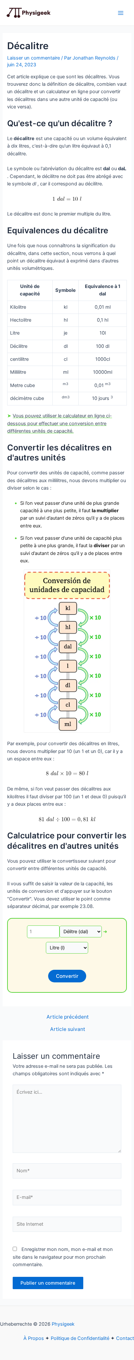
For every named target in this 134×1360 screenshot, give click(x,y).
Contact (125, 1338)
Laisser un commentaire (33, 58)
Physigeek (63, 1324)
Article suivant (67, 1029)
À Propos (33, 1338)
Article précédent (68, 1017)
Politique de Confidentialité (80, 1338)
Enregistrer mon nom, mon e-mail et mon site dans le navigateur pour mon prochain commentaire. (63, 1256)
